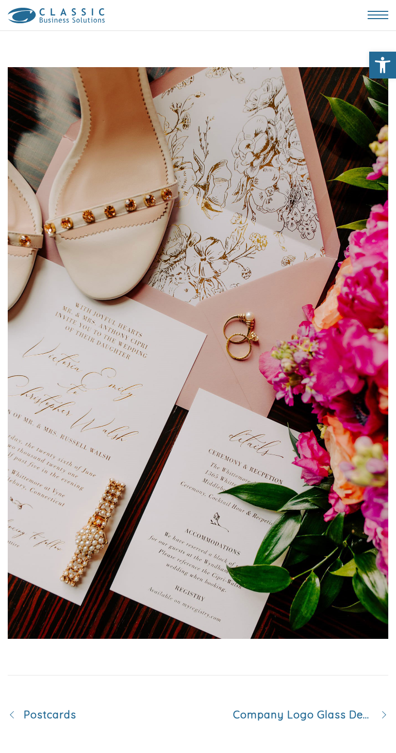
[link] (382, 65)
